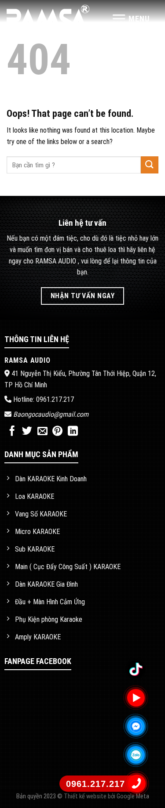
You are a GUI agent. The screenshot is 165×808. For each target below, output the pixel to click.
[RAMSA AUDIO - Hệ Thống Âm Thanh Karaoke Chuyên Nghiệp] (48, 19)
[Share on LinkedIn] (73, 431)
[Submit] (149, 164)
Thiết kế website (86, 796)
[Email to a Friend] (42, 431)
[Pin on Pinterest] (57, 431)
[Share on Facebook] (12, 431)
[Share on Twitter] (27, 431)
